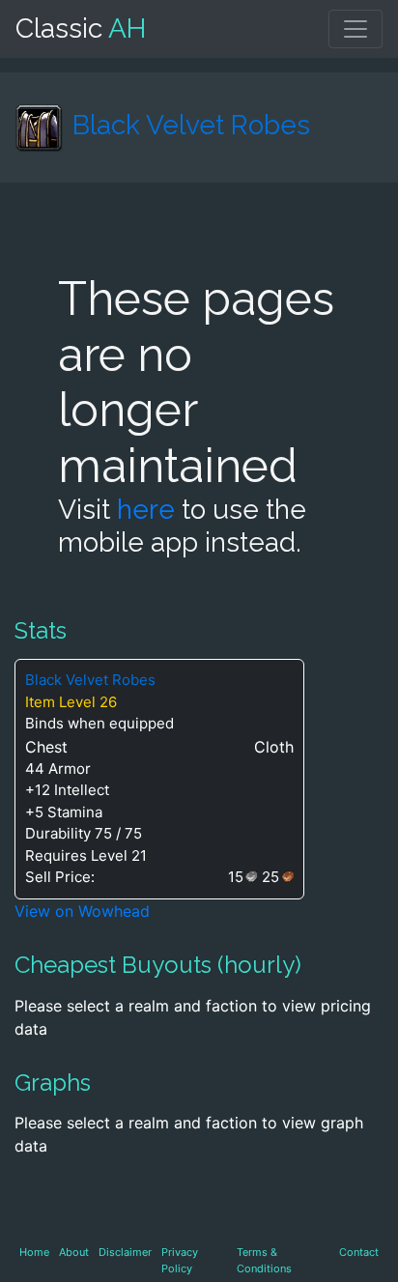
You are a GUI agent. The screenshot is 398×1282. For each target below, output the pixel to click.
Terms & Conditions (264, 1260)
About (74, 1252)
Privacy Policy (179, 1260)
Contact (359, 1252)
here (146, 510)
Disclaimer (125, 1252)
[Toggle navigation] (355, 29)
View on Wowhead (82, 911)
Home (34, 1252)
